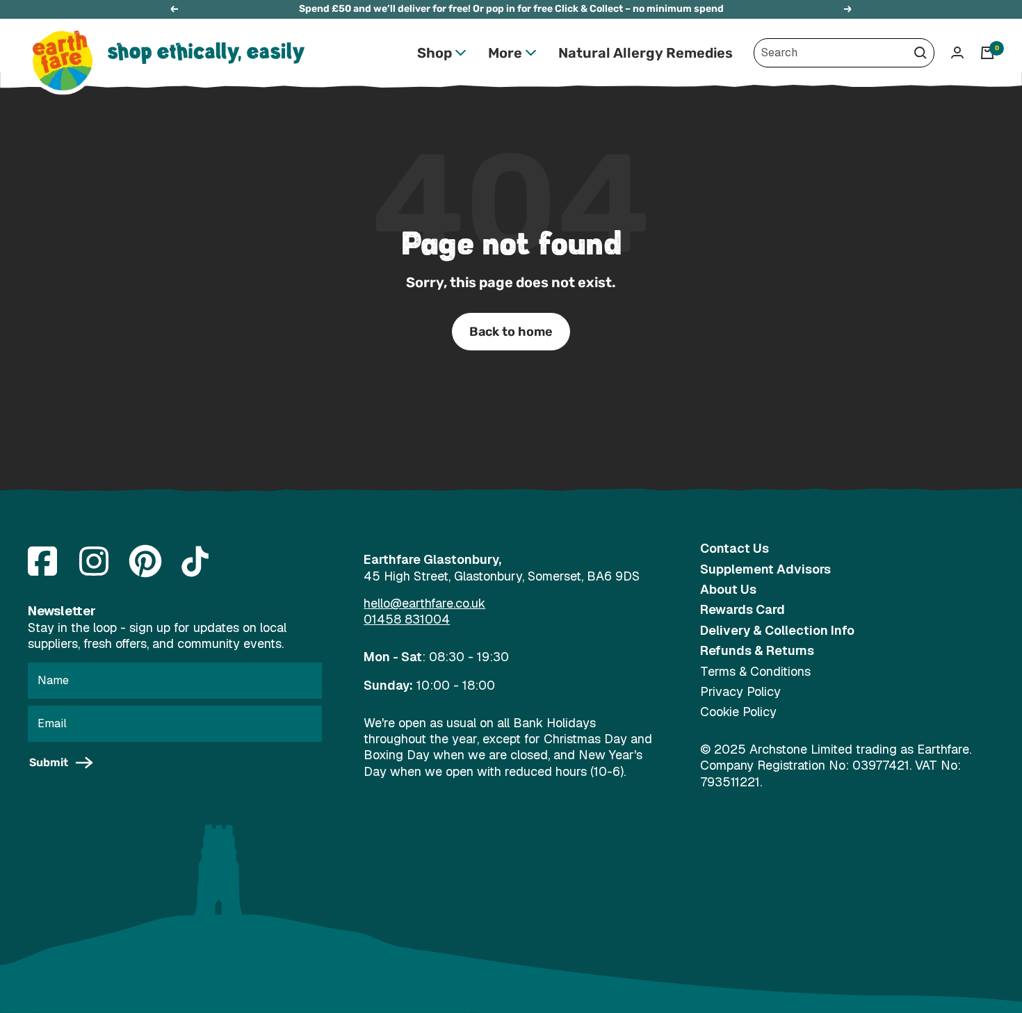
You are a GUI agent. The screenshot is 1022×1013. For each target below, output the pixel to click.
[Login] (957, 52)
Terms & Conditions (755, 671)
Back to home (511, 331)
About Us (728, 589)
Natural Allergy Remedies (645, 52)
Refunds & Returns (757, 650)
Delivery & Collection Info (777, 630)
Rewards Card (742, 609)
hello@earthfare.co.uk (424, 603)
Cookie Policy (738, 712)
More (505, 52)
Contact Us (734, 548)
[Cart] (987, 53)
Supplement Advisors (765, 569)
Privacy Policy (740, 691)
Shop (434, 52)
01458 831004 (407, 619)
